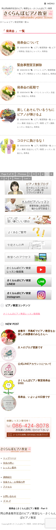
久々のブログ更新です (30, 347)
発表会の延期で (28, 87)
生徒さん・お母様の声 (14, 482)
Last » (27, 178)
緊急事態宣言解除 (29, 65)
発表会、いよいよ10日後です (34, 397)
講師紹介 (7, 477)
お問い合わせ (9, 496)
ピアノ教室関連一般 (42, 48)
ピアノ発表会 (27, 74)
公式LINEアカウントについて (34, 364)
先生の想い (8, 463)
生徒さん (29, 51)
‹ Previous (21, 174)
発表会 (45, 51)
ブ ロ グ (7, 501)
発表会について (28, 42)
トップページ (9, 458)
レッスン (37, 51)
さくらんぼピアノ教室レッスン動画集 (21, 314)
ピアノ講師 (49, 123)
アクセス (7, 487)
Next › (17, 178)
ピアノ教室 (39, 123)
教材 (24, 123)
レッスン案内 (9, 468)
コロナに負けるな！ (31, 140)
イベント (37, 70)
